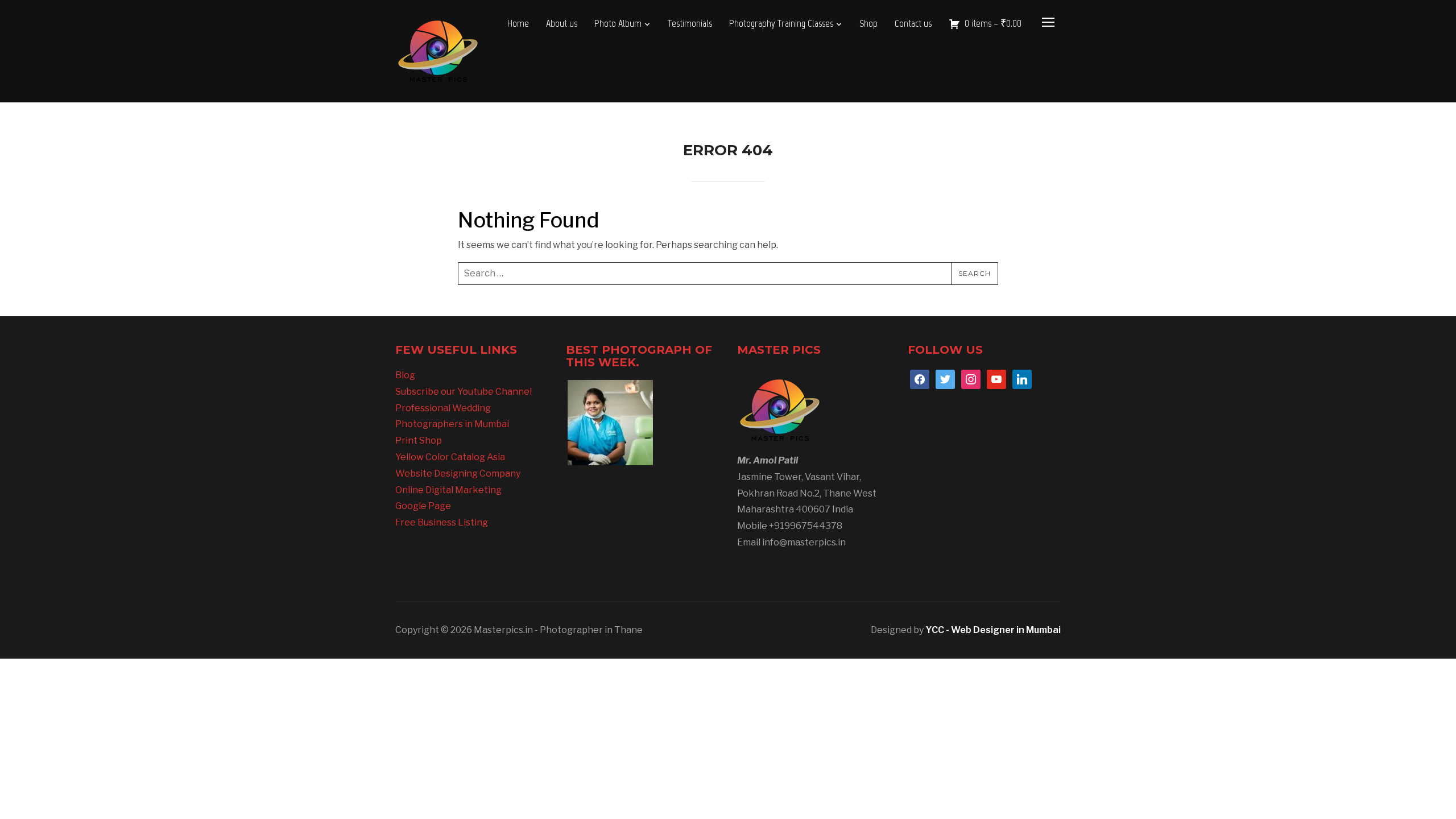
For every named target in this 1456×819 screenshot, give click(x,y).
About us (561, 23)
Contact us (913, 23)
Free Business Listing (441, 522)
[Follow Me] (945, 378)
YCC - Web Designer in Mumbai (993, 629)
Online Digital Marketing (448, 490)
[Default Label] (996, 378)
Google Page (423, 505)
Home (518, 23)
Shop (868, 23)
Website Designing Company (457, 473)
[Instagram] (971, 378)
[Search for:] (728, 273)
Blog (405, 375)
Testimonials (690, 23)
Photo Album (618, 23)
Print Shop (418, 440)
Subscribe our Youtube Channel (463, 391)
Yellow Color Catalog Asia (450, 457)
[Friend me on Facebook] (919, 378)
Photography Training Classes (781, 23)
